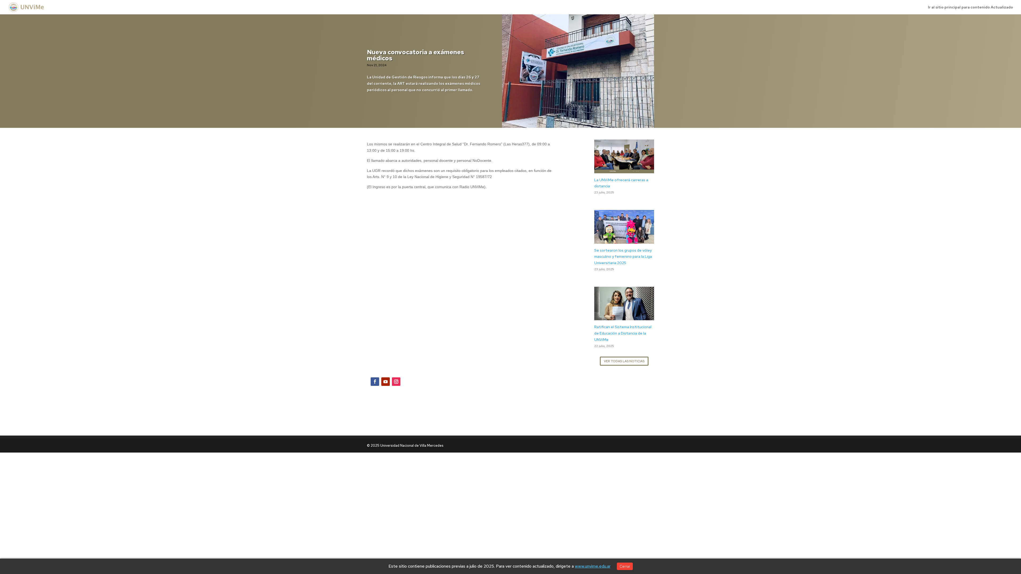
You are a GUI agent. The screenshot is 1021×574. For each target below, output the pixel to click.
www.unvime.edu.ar (592, 566)
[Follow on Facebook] (375, 381)
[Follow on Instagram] (396, 381)
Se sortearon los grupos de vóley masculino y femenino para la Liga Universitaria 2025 (623, 256)
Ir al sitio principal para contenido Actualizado (970, 7)
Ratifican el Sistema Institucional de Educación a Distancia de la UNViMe (622, 333)
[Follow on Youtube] (385, 381)
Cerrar (625, 566)
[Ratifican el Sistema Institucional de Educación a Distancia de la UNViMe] (624, 317)
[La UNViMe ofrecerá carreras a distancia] (624, 169)
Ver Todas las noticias (624, 361)
